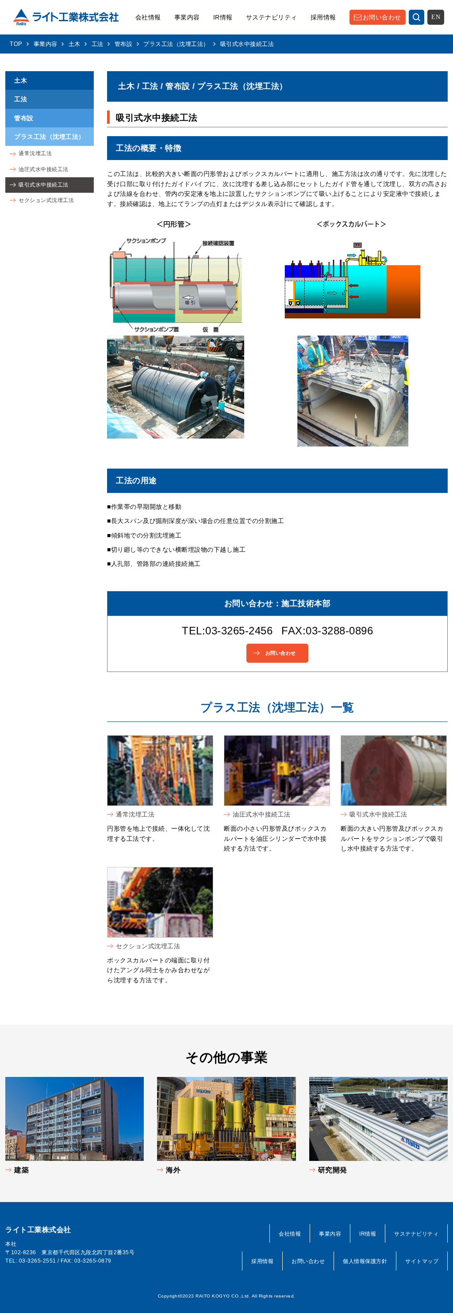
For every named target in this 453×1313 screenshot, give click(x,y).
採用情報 (323, 17)
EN (435, 17)
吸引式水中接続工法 (378, 814)
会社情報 (148, 17)
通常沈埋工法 (135, 814)
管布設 (124, 44)
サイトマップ (421, 1261)
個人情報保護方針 (365, 1261)
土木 (75, 44)
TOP (16, 44)
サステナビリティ (271, 17)
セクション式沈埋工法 (148, 946)
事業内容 (187, 17)
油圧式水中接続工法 (262, 814)
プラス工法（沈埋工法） (176, 44)
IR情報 (223, 17)
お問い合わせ (382, 17)
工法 (98, 44)
